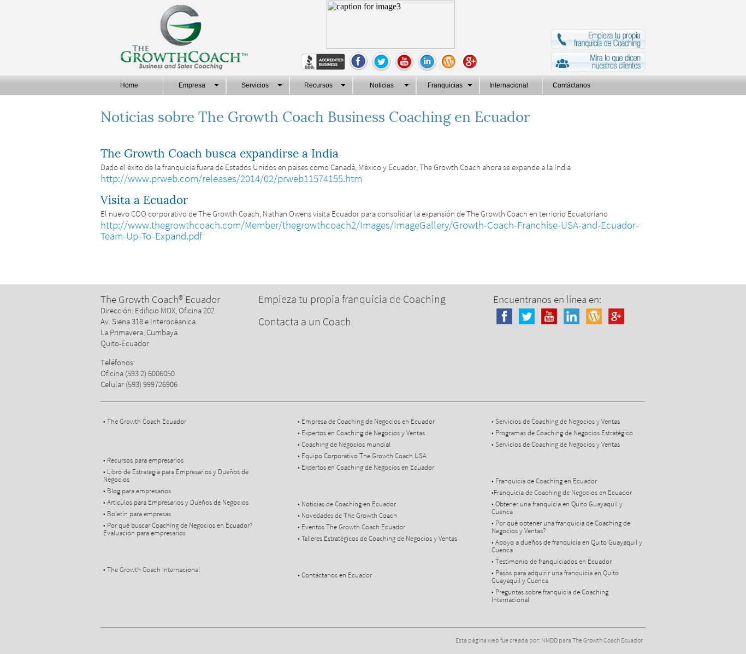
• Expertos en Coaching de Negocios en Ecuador (366, 467)
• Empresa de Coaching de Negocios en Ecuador (366, 421)
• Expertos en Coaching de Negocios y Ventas (361, 432)
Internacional (510, 599)
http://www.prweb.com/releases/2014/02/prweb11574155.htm (231, 178)
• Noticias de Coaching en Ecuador (347, 504)
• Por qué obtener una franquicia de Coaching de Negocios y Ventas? (561, 526)
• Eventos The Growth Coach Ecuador (351, 527)
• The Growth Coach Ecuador (144, 421)
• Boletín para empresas (137, 513)
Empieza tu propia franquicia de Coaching (352, 299)
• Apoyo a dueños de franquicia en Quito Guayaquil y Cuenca (567, 546)
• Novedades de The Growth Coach (347, 515)
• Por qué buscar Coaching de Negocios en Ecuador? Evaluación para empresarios (177, 529)
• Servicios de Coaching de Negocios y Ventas (556, 421)
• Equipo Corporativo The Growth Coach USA (362, 455)
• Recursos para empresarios (143, 460)
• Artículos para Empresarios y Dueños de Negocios (175, 502)
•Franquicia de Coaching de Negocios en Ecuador (562, 492)
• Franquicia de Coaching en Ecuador (544, 481)
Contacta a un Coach (304, 321)
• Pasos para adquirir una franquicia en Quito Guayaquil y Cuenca (555, 576)
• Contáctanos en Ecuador (335, 575)
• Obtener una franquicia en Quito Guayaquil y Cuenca (557, 507)
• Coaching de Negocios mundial (344, 444)
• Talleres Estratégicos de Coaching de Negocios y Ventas (377, 538)
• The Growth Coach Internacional (151, 569)
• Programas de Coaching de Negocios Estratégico (562, 432)
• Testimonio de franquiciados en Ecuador (552, 561)
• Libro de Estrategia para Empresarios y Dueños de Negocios (175, 475)
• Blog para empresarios (137, 490)
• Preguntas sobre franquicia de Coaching (550, 592)
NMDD (549, 640)
